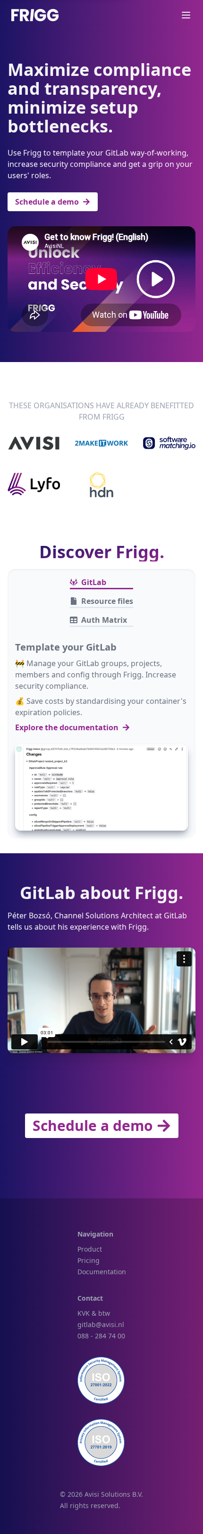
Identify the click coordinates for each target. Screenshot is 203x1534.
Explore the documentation (66, 727)
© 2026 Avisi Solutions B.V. (101, 1494)
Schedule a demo (47, 202)
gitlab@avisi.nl (100, 1324)
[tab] (101, 582)
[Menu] (186, 15)
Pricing (88, 1260)
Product (89, 1249)
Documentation (101, 1271)
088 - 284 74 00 (101, 1335)
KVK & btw (93, 1313)
